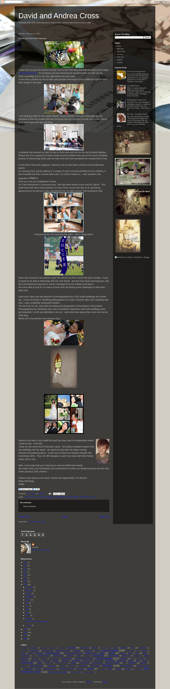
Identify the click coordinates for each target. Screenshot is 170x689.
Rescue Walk (49, 663)
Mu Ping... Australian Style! (137, 114)
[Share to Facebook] (61, 494)
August (28, 600)
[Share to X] (59, 494)
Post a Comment (29, 506)
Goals (34, 655)
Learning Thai (66, 659)
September (30, 597)
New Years (65, 661)
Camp (133, 648)
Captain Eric (143, 648)
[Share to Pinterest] (63, 494)
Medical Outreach (35, 661)
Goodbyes (70, 655)
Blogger (105, 682)
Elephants (39, 653)
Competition (88, 651)
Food (137, 653)
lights (132, 658)
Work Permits (137, 669)
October (29, 593)
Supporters (51, 666)
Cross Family (29, 497)
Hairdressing (126, 655)
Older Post (104, 516)
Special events (36, 666)
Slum (124, 663)
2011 (26, 632)
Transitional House (50, 669)
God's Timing (58, 656)
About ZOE (121, 51)
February (29, 619)
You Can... (120, 54)
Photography (49, 497)
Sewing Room (84, 663)
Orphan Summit (87, 661)
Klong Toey (44, 658)
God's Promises (44, 656)
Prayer (130, 661)
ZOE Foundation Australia (57, 672)
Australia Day (84, 648)
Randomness (27, 663)
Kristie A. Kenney (54, 658)
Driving (144, 651)
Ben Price (103, 648)
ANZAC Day (43, 648)
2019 (26, 566)
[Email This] (54, 494)
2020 (26, 562)
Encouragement (52, 653)
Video (110, 669)
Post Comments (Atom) (37, 522)
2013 (26, 584)
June (27, 606)
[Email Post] (50, 494)
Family (41, 497)
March (28, 615)
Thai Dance (72, 666)
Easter (23, 653)
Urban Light (101, 669)
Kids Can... (121, 57)
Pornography (121, 661)
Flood (130, 653)
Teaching (62, 666)
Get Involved (25, 655)
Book (109, 648)
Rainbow (144, 661)
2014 (26, 581)
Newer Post (24, 516)
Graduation (87, 655)
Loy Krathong (140, 658)
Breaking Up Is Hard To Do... (137, 100)
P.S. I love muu (98, 661)
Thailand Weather (126, 666)
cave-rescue (24, 651)
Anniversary (33, 648)
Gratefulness (98, 656)
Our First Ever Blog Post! (136, 71)
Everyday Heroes (91, 653)
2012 (26, 629)
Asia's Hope (61, 648)
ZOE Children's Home (87, 497)
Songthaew (24, 666)
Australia (71, 648)
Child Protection (47, 651)
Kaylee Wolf (35, 658)
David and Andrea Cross (58, 16)
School (73, 663)
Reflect (39, 663)
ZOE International (76, 672)
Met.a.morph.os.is (28, 73)
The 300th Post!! (133, 86)
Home (64, 516)
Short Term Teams (112, 663)
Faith (36, 497)
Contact (119, 62)
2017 (26, 572)
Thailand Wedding (72, 497)
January (29, 625)
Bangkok (95, 648)
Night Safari (76, 661)
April (27, 612)
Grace (79, 655)
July (27, 603)
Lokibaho (89, 682)
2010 (26, 636)
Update (90, 669)
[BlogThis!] (56, 494)
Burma (115, 648)
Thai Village (83, 666)
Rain (137, 661)
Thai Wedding (60, 497)
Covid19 (97, 651)
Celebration (34, 651)
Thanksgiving (27, 669)
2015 (26, 578)
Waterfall (128, 669)
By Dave (124, 648)
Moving (55, 661)
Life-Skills (123, 659)
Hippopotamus (137, 655)
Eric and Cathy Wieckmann (73, 653)
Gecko (144, 653)
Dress (138, 651)
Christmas (76, 651)
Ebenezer (31, 653)
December (29, 587)
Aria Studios (52, 648)
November (29, 590)
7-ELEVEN (24, 648)
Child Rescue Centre (63, 651)
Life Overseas (104, 658)
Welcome (120, 49)
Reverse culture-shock (61, 663)
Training (38, 669)
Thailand (107, 665)
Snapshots (132, 663)
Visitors (118, 669)
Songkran (143, 663)
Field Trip (122, 653)
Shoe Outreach (97, 663)
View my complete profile (41, 550)
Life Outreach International (84, 658)
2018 (26, 569)
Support (119, 60)
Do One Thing (130, 651)
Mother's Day (46, 661)
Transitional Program (66, 669)
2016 (26, 575)
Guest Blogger (113, 656)
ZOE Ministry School (89, 672)
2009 (26, 639)
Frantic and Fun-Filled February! (36, 621)
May (27, 609)
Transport (79, 669)
